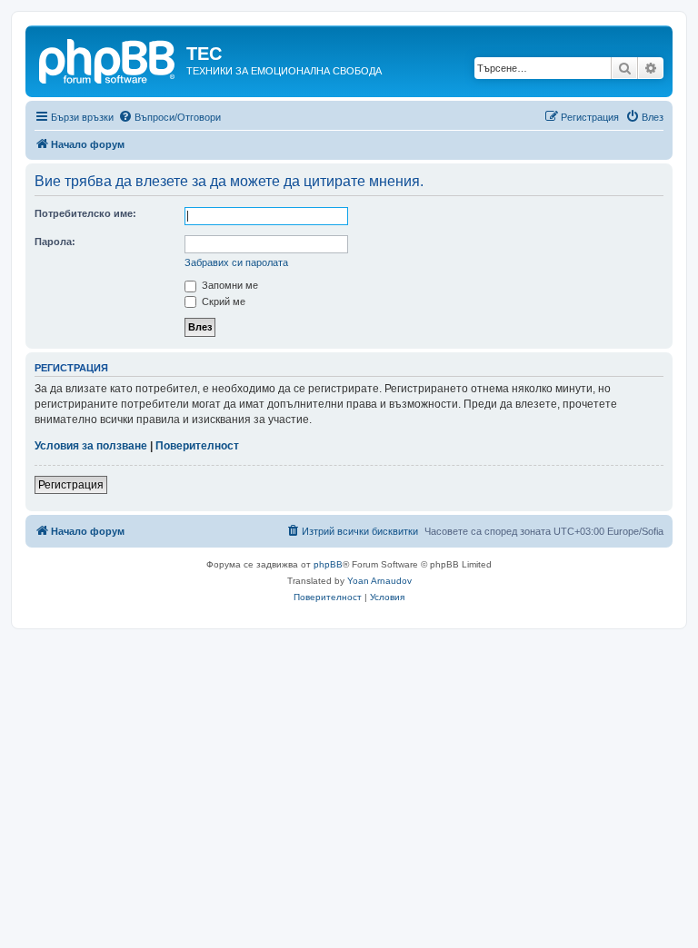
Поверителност (197, 445)
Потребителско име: (85, 213)
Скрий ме (222, 301)
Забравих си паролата (236, 262)
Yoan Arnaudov (379, 581)
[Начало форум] (108, 59)
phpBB (328, 564)
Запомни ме (228, 285)
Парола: (55, 241)
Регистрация (71, 485)
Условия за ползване (91, 445)
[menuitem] (169, 117)
